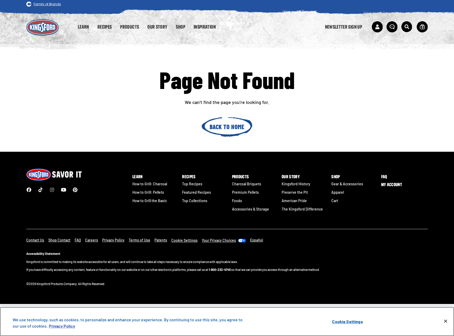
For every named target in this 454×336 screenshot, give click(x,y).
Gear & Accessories (347, 184)
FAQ (384, 176)
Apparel (337, 192)
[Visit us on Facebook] (29, 189)
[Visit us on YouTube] (63, 189)
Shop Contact (59, 240)
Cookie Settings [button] (184, 240)
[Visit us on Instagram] (52, 189)
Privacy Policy (113, 240)
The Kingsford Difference (302, 209)
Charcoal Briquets (246, 184)
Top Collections (194, 200)
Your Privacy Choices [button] (219, 240)
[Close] (445, 321)
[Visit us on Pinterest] (75, 189)
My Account (391, 184)
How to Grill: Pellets (148, 192)
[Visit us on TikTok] (40, 189)
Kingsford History (296, 184)
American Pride (294, 200)
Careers (91, 240)
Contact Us (35, 240)
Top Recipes (192, 184)
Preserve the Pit (295, 192)
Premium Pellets (245, 192)
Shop (335, 176)
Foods (237, 200)
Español (256, 240)
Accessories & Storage (250, 209)
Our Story (291, 176)
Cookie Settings (347, 321)
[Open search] (406, 26)
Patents (160, 240)
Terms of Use (139, 240)
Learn (137, 176)
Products (240, 176)
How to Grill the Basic (149, 200)
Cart (334, 200)
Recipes (188, 176)
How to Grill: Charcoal (149, 184)
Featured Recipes (196, 192)
